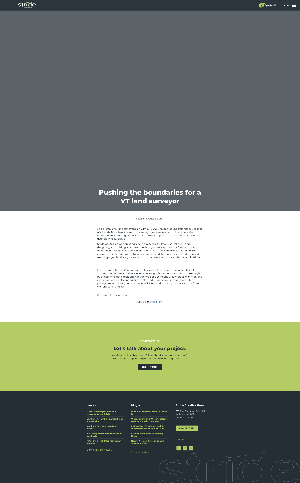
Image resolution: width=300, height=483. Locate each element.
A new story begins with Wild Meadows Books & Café (101, 412)
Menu (287, 5)
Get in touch (150, 366)
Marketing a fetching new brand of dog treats (104, 434)
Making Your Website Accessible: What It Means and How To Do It (148, 427)
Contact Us (186, 428)
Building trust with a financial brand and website (105, 420)
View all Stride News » (99, 449)
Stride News (157, 302)
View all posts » (140, 452)
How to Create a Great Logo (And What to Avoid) (147, 442)
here (133, 295)
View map (180, 439)
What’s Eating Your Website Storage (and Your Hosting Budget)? (149, 420)
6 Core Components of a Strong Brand (147, 434)
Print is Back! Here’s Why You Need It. (149, 412)
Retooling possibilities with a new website (104, 442)
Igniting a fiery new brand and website (102, 427)
